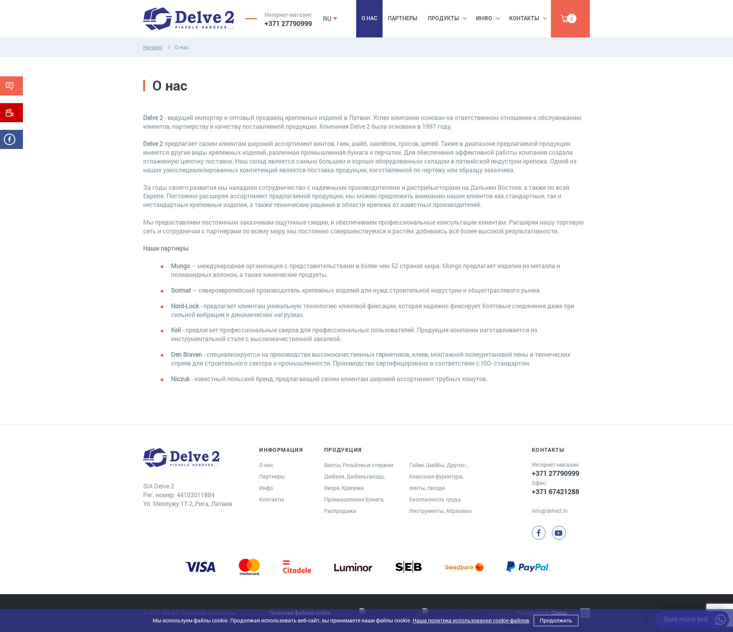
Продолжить (556, 620)
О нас (369, 18)
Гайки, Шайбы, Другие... (439, 465)
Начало (152, 47)
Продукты (443, 18)
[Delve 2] (188, 18)
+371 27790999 (288, 23)
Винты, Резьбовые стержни (358, 465)
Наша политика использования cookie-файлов (471, 620)
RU (327, 19)
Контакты (524, 18)
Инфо (484, 18)
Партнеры (402, 18)
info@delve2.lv (550, 510)
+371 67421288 (555, 491)
